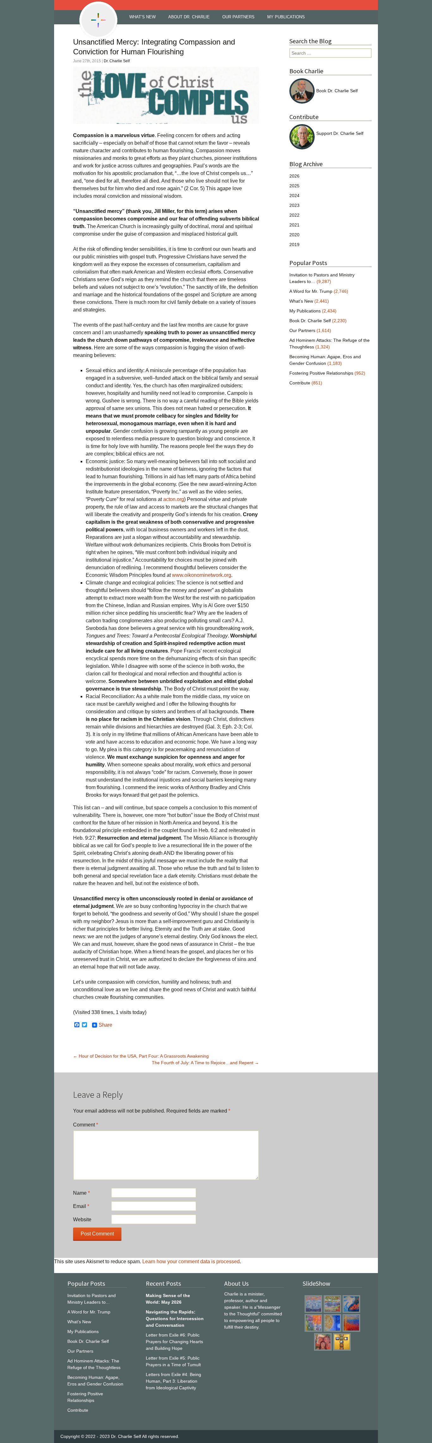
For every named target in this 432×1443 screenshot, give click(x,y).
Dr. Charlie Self (117, 61)
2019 (294, 244)
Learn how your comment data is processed (191, 1261)
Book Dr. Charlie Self (337, 90)
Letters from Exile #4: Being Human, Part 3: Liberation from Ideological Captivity (173, 1381)
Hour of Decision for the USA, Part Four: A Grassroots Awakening (141, 1056)
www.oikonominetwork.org (201, 575)
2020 (294, 234)
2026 (294, 175)
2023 (294, 205)
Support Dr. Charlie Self (339, 133)
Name (81, 1193)
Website (82, 1219)
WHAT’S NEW (142, 17)
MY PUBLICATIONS (286, 17)
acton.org (173, 499)
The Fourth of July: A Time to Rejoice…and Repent (205, 1062)
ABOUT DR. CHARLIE (189, 17)
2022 (294, 215)
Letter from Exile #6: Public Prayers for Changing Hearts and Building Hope (174, 1341)
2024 (294, 195)
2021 (294, 224)
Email (81, 1206)
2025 (294, 185)
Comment (85, 1124)
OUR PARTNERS (238, 17)
